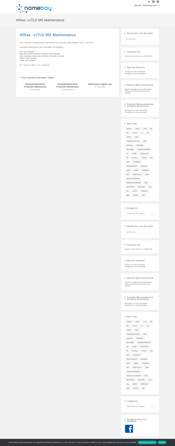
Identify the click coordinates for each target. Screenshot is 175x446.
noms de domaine (133, 183)
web (128, 195)
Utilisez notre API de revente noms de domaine (137, 92)
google (135, 158)
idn (151, 158)
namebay (145, 170)
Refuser (162, 442)
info (128, 162)
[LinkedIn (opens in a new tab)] (157, 2)
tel (127, 191)
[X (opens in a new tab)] (149, 2)
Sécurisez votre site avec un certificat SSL (138, 56)
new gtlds (137, 174)
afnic (137, 129)
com (136, 137)
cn (148, 133)
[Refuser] (172, 442)
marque (144, 166)
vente (135, 191)
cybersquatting (133, 141)
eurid (134, 154)
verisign (144, 191)
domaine (139, 145)
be (151, 129)
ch (142, 133)
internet (137, 162)
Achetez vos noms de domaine (135, 72)
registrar (130, 187)
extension (144, 154)
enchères (130, 149)
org (146, 183)
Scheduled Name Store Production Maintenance (67, 85)
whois (135, 195)
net (127, 174)
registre (141, 187)
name (136, 170)
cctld (134, 133)
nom (147, 174)
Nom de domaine (133, 179)
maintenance (131, 166)
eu (127, 154)
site (150, 187)
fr (127, 158)
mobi (128, 170)
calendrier (45, 65)
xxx (143, 195)
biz (127, 133)
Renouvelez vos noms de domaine (136, 110)
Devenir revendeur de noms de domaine (138, 89)
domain (129, 145)
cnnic (128, 137)
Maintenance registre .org (100, 84)
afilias (129, 129)
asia (145, 129)
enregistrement (144, 149)
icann (144, 158)
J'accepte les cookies (147, 442)
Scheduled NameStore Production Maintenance (35, 85)
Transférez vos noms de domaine (136, 112)
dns (144, 141)
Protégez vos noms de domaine (135, 73)
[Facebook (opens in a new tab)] (153, 2)
